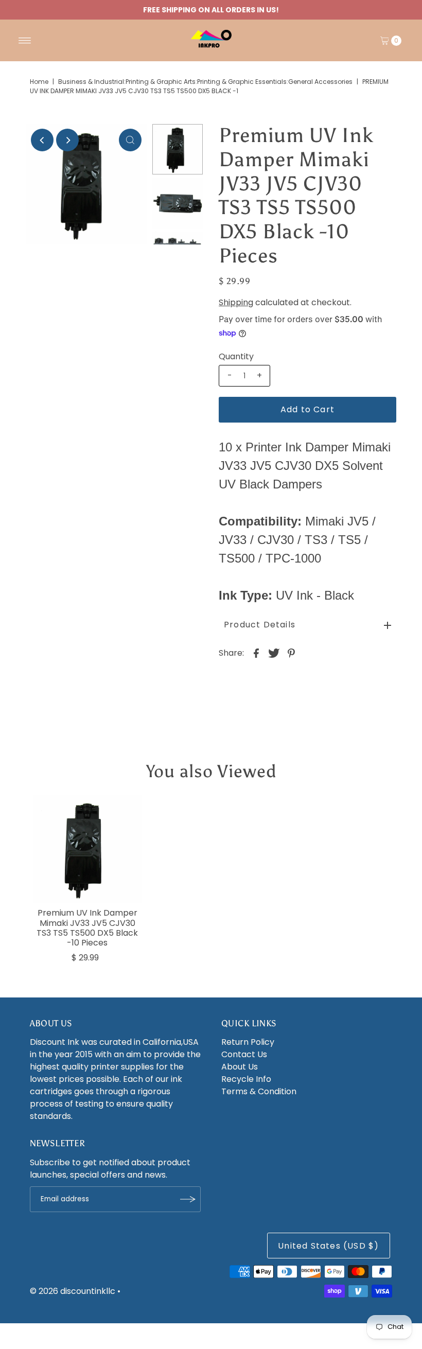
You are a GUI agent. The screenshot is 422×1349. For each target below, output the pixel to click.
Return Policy (247, 1042)
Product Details (259, 624)
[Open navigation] (25, 41)
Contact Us (244, 1054)
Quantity (236, 356)
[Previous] (42, 140)
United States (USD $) (328, 1246)
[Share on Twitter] (274, 653)
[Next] (67, 140)
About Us (239, 1067)
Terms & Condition (258, 1091)
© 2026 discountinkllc (72, 1291)
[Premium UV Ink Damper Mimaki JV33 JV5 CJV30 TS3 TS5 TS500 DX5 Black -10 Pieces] (87, 849)
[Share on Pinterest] (291, 653)
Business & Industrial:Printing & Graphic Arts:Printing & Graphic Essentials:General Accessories (205, 81)
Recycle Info (246, 1079)
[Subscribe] (188, 1199)
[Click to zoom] (130, 140)
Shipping (236, 302)
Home (39, 81)
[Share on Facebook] (256, 653)
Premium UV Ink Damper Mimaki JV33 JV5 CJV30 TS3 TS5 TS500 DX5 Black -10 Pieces (87, 928)
